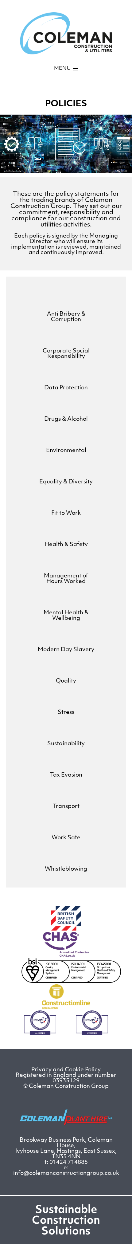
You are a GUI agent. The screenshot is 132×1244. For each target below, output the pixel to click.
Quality (66, 681)
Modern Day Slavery (66, 650)
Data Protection (66, 388)
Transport (66, 806)
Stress (66, 712)
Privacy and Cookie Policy (66, 1070)
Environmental (66, 451)
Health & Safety (66, 545)
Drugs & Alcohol (66, 419)
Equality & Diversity (66, 482)
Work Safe (66, 838)
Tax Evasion (66, 775)
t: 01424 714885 (66, 1162)
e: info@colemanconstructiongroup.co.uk (66, 1170)
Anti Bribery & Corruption (66, 317)
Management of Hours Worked (66, 579)
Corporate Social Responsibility (66, 354)
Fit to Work (66, 513)
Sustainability (66, 744)
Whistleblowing (66, 869)
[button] (66, 69)
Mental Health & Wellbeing (66, 615)
